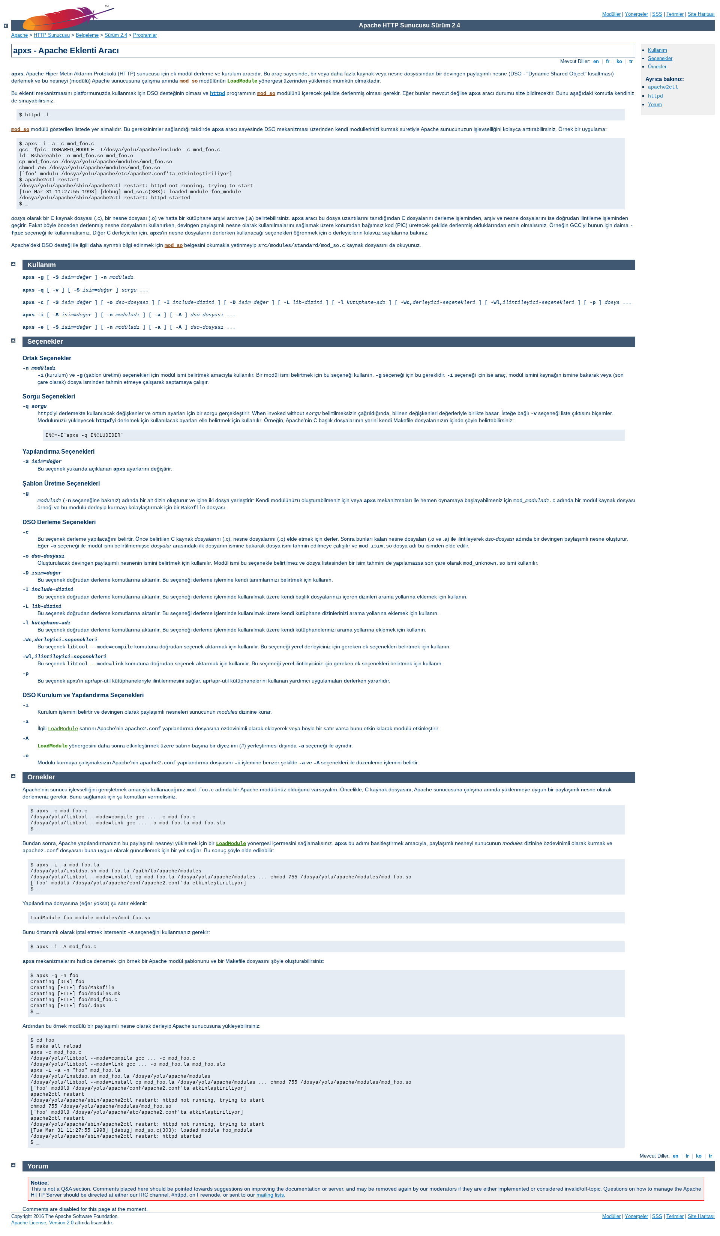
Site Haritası (701, 14)
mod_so (189, 81)
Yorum (655, 104)
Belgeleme (87, 35)
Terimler (675, 14)
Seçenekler (660, 58)
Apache (19, 35)
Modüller (611, 14)
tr (631, 61)
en (596, 61)
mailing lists (270, 1195)
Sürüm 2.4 (116, 35)
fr (607, 61)
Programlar (145, 35)
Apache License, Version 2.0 (42, 1222)
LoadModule (242, 81)
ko (619, 61)
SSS (657, 14)
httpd (217, 93)
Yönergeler (636, 14)
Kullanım (657, 50)
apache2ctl (663, 87)
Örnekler (657, 66)
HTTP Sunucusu (52, 35)
